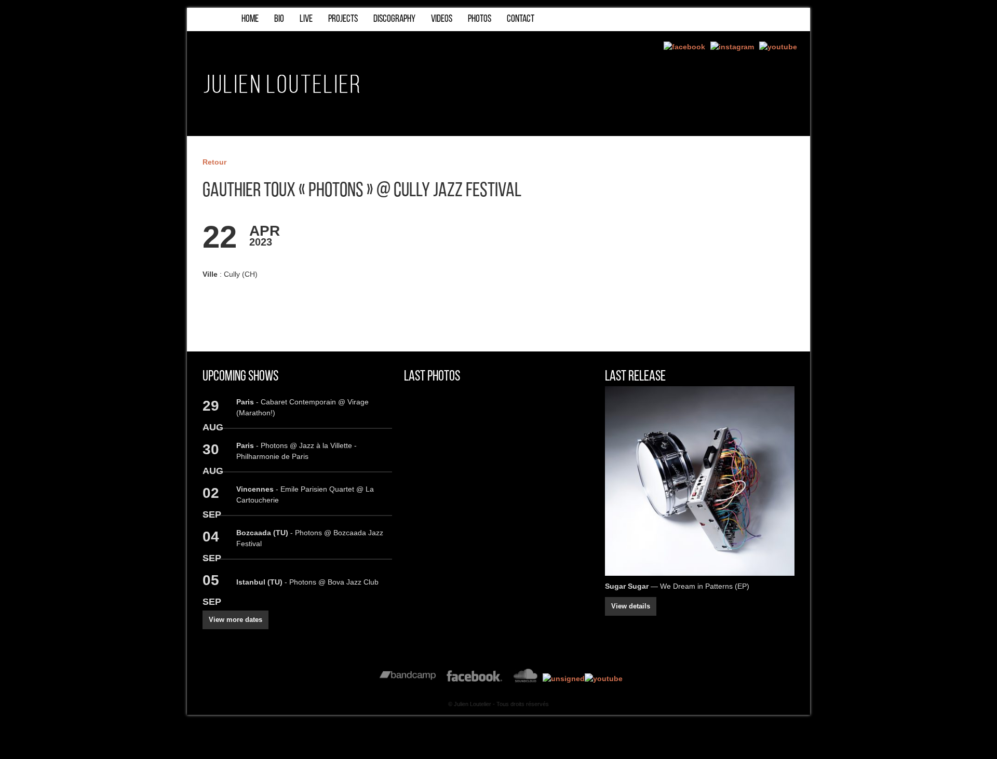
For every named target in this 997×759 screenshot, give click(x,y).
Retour (214, 162)
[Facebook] (684, 47)
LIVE (306, 19)
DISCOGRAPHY (394, 19)
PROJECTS (343, 19)
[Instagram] (732, 47)
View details (630, 606)
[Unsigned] (564, 678)
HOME (250, 19)
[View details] (699, 481)
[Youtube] (778, 47)
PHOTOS (479, 19)
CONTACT (520, 19)
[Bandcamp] (407, 678)
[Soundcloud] (525, 678)
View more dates (235, 620)
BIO (279, 19)
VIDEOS (441, 19)
